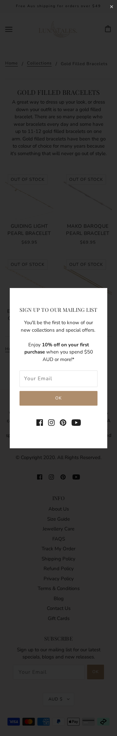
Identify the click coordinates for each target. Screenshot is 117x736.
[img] (40, 422)
